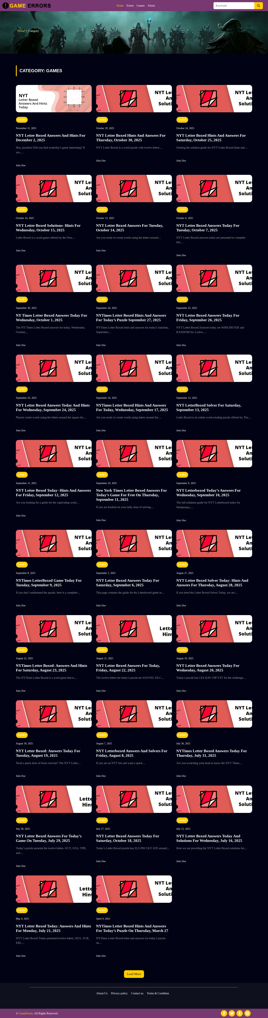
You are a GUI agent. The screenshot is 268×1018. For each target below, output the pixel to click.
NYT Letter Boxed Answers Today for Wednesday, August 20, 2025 (207, 667)
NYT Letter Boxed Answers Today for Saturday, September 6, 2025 (127, 582)
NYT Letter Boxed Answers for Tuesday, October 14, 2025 (129, 227)
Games (141, 5)
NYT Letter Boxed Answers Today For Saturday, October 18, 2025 (127, 838)
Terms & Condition (158, 993)
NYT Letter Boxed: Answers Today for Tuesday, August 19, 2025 (48, 753)
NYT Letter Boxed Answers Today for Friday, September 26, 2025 (207, 317)
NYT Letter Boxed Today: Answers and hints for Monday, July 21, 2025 (53, 928)
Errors (130, 5)
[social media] (224, 1013)
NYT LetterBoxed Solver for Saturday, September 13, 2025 (208, 407)
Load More (134, 974)
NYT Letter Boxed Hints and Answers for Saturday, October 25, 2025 (211, 137)
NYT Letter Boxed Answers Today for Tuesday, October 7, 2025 (207, 227)
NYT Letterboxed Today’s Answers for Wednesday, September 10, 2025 (208, 492)
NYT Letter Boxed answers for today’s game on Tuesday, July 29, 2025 (48, 838)
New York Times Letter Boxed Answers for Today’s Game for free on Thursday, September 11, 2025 (131, 495)
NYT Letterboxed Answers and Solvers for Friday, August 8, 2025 (131, 753)
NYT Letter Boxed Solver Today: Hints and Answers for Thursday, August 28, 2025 (212, 582)
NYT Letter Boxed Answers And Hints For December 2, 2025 (50, 137)
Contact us (137, 993)
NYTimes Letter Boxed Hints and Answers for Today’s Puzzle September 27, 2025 (131, 317)
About (151, 5)
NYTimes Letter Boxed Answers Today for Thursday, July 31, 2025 (211, 753)
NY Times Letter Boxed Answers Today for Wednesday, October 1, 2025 (51, 317)
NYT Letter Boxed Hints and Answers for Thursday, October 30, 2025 (131, 137)
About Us (102, 993)
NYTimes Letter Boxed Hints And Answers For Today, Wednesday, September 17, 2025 (132, 407)
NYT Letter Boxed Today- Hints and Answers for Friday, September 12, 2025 (53, 492)
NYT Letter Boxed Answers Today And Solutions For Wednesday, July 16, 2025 (209, 838)
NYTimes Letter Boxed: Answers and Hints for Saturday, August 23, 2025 (51, 667)
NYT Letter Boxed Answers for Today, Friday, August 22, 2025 (128, 667)
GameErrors (26, 1013)
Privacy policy (119, 993)
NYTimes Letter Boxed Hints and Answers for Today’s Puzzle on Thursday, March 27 (132, 928)
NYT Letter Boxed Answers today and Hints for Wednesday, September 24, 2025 (53, 407)
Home (120, 5)
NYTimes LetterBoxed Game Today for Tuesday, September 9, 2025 (49, 582)
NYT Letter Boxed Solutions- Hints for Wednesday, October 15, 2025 (48, 227)
